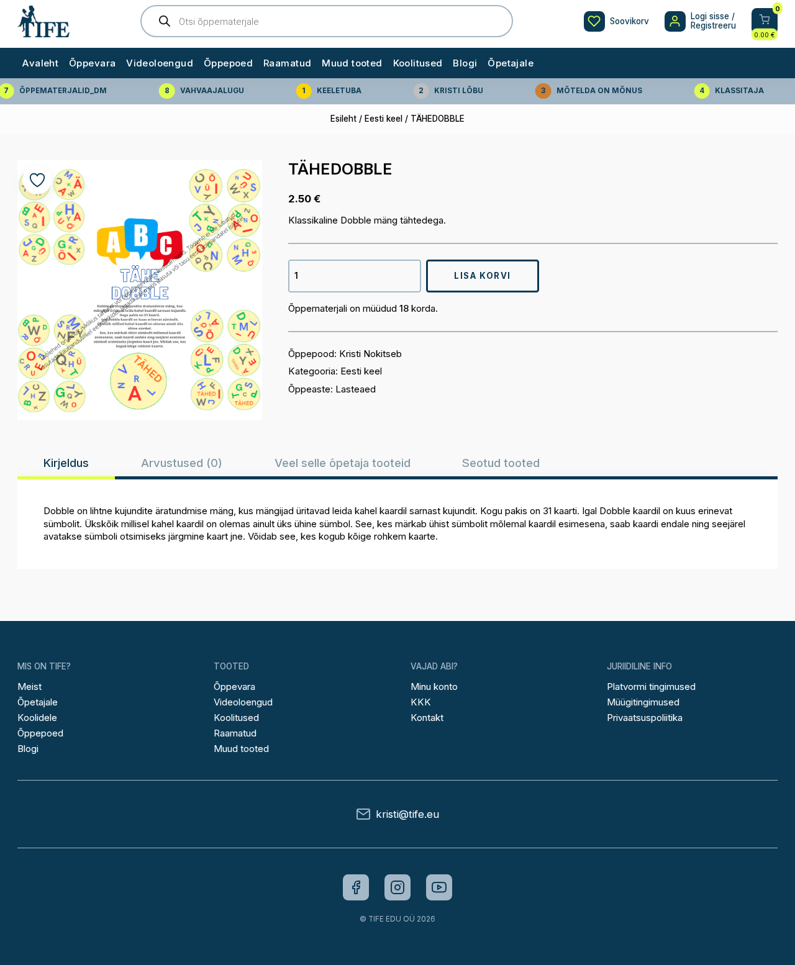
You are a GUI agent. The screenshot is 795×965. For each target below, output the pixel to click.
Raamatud (287, 63)
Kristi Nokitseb (370, 354)
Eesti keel (383, 119)
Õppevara (92, 63)
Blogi (465, 63)
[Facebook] (356, 887)
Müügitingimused (643, 702)
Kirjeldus (66, 462)
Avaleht (40, 63)
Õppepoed (228, 63)
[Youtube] (439, 887)
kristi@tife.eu (407, 814)
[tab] (66, 462)
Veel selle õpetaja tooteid (343, 462)
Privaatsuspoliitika (645, 717)
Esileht (343, 119)
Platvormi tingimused (651, 686)
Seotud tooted (501, 462)
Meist (29, 686)
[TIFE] (43, 31)
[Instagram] (397, 887)
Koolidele (37, 717)
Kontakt (427, 717)
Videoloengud (159, 63)
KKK (421, 702)
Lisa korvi (482, 276)
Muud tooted (352, 63)
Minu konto (434, 686)
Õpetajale (511, 63)
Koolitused (418, 63)
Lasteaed (355, 389)
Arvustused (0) (181, 462)
